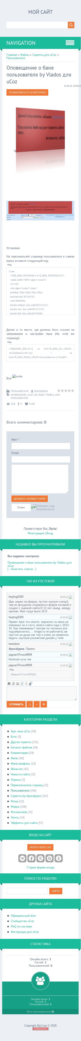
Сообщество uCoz (22, 921)
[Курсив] (13, 683)
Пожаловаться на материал (27, 92)
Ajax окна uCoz (20, 731)
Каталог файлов (21, 747)
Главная (11, 54)
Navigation (21, 42)
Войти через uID (40, 847)
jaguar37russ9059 (20, 654)
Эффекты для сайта (24, 822)
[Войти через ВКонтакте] (22, 858)
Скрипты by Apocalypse (26, 796)
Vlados (50, 394)
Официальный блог (23, 915)
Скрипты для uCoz (44, 54)
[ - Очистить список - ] (22, 569)
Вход (49, 533)
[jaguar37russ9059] (70, 654)
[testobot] (70, 643)
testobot (14, 643)
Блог (14, 736)
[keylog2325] (70, 596)
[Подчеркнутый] (17, 683)
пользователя (19, 397)
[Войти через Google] (49, 858)
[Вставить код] (22, 683)
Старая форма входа (40, 867)
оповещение (18, 394)
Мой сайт (40, 12)
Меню (14, 758)
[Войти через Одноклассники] (59, 858)
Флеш (14, 801)
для (57, 394)
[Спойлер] (26, 683)
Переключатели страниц (27, 785)
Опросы (16, 779)
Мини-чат (17, 769)
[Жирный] (9, 683)
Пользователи (15, 58)
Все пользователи (39, 1011)
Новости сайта (20, 774)
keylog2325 (16, 596)
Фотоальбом (19, 812)
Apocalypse (41, 391)
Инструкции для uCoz (25, 931)
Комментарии (19, 752)
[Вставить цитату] (30, 683)
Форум (15, 806)
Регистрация (36, 533)
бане (41, 394)
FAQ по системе (21, 926)
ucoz (30, 394)
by (35, 394)
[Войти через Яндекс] (40, 858)
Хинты (15, 817)
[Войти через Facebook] (31, 858)
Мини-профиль (20, 763)
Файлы (24, 54)
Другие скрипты (21, 742)
